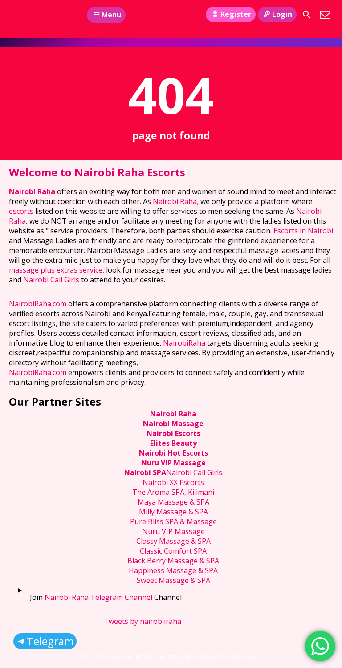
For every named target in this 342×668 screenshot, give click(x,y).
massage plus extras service (55, 270)
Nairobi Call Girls (51, 280)
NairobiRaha (184, 343)
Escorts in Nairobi (303, 231)
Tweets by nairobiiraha (142, 621)
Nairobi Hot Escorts (173, 453)
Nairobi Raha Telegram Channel (98, 597)
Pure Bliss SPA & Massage (173, 521)
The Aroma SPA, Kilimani (173, 492)
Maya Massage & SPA (173, 502)
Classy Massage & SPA (173, 541)
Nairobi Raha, (176, 201)
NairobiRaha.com (37, 304)
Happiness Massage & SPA (173, 570)
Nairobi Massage (173, 423)
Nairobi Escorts (173, 433)
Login (282, 14)
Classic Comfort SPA (173, 551)
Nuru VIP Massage (173, 463)
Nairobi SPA (145, 472)
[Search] (307, 15)
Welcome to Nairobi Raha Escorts (97, 172)
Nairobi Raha (32, 191)
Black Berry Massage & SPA (173, 561)
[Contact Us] (325, 15)
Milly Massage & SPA (173, 512)
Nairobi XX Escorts (173, 482)
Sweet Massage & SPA (173, 580)
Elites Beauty (173, 443)
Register (235, 14)
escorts (22, 211)
